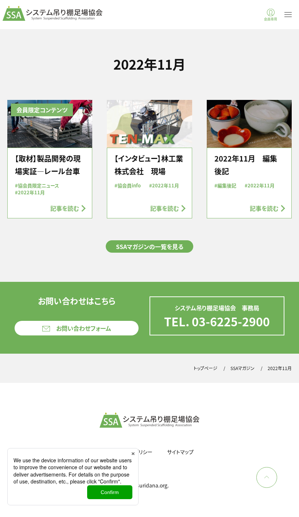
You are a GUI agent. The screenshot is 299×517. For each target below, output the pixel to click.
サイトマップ (180, 451)
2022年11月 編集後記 (245, 164)
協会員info (129, 185)
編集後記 (226, 185)
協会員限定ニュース (38, 185)
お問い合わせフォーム (83, 328)
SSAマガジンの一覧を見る (149, 246)
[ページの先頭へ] (266, 477)
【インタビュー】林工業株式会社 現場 (148, 164)
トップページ (205, 368)
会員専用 (270, 19)
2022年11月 (31, 192)
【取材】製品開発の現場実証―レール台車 (48, 164)
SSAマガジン (242, 368)
